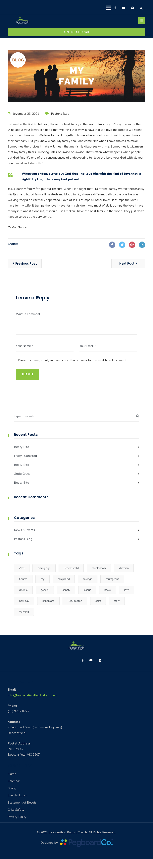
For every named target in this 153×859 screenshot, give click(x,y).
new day (24, 601)
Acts (21, 568)
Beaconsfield (71, 568)
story (117, 601)
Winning (24, 612)
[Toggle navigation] (141, 20)
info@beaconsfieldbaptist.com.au (32, 695)
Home (12, 774)
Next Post (126, 263)
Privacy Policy (17, 817)
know (107, 590)
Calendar (14, 781)
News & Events (24, 530)
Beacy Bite (21, 447)
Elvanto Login (17, 795)
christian (123, 568)
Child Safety (16, 810)
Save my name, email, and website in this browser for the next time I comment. (73, 360)
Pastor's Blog (60, 114)
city (42, 579)
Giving (12, 788)
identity (66, 590)
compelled (64, 579)
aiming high (44, 568)
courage (87, 579)
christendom (99, 568)
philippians (48, 601)
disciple (23, 590)
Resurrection (75, 601)
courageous (112, 579)
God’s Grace (22, 474)
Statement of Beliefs (22, 803)
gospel (45, 590)
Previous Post (26, 263)
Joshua (87, 590)
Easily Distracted (25, 456)
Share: (13, 244)
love (126, 590)
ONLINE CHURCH (76, 32)
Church (23, 579)
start (98, 601)
